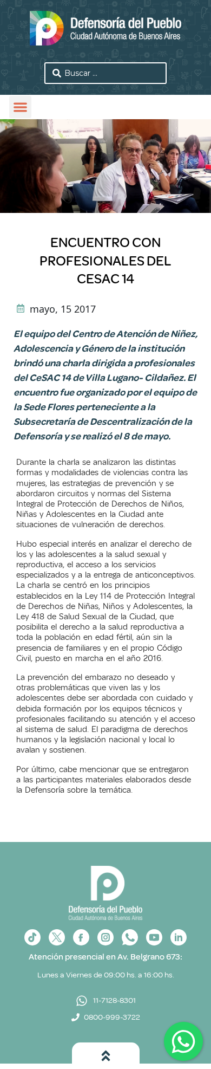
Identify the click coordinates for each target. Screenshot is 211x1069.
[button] (20, 107)
